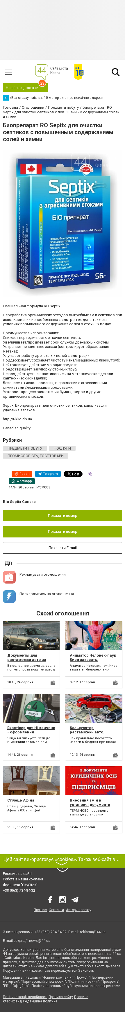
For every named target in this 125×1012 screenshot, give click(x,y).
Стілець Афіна (20, 800)
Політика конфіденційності (25, 997)
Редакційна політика (40, 1001)
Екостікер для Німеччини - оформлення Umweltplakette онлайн (31, 732)
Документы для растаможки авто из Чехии (26, 659)
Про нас (40, 910)
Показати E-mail (63, 548)
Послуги (62, 448)
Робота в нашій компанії (23, 879)
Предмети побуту (25, 448)
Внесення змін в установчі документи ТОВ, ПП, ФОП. (90, 804)
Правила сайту (61, 997)
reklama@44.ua (93, 932)
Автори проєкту (78, 910)
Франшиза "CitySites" (20, 885)
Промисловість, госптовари (36, 456)
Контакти (56, 910)
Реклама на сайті (17, 874)
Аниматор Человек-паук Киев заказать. (93, 657)
